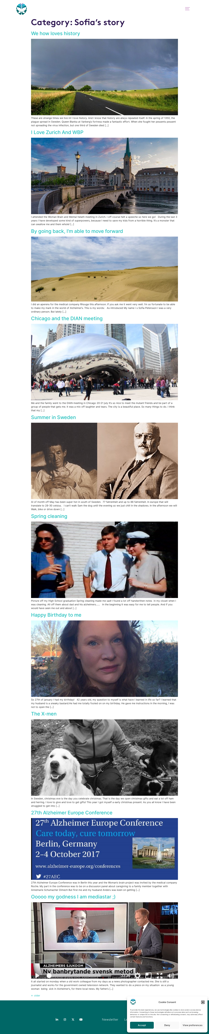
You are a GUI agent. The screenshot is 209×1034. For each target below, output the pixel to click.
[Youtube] (81, 1019)
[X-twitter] (73, 1019)
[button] (202, 1002)
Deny (167, 1025)
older (35, 995)
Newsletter (110, 1019)
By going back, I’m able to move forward (77, 231)
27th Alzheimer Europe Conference (71, 813)
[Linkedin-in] (57, 1019)
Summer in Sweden (53, 417)
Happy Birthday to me (56, 615)
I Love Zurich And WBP (57, 132)
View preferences (192, 1025)
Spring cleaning (49, 516)
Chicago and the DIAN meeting (67, 318)
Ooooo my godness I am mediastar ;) (73, 897)
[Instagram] (65, 1019)
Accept (142, 1025)
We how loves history (55, 33)
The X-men (44, 714)
